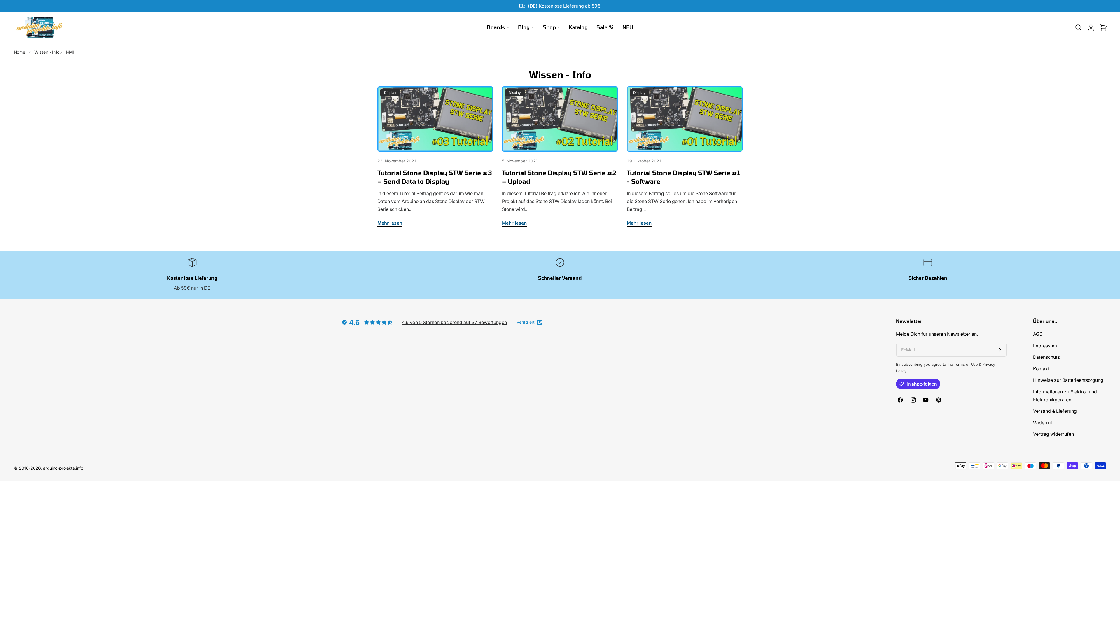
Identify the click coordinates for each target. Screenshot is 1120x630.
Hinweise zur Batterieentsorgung (1068, 380)
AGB (1037, 334)
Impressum (1045, 346)
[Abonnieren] (1000, 349)
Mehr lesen (389, 222)
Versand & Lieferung (1055, 411)
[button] (1078, 27)
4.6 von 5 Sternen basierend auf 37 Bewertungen (454, 322)
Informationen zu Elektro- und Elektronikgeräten (1065, 395)
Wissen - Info (47, 52)
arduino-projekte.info (63, 468)
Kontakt (1041, 369)
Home (19, 52)
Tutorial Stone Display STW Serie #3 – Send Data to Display (434, 177)
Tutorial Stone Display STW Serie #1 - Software (683, 177)
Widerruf (1042, 423)
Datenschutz (1046, 357)
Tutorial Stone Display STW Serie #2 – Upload (559, 177)
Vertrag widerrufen (1053, 434)
